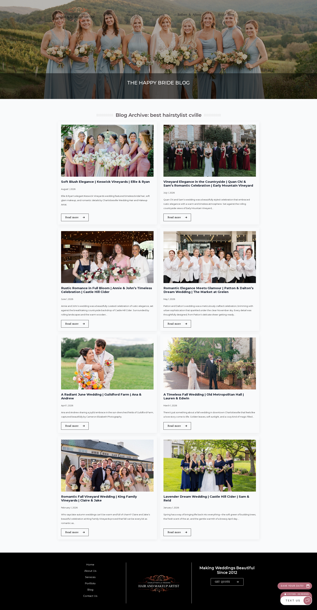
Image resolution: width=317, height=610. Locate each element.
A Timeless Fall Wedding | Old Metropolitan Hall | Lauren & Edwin (203, 396)
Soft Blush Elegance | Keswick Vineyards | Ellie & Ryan (105, 182)
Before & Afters (189, 15)
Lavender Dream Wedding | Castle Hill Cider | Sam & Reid (206, 498)
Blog (90, 589)
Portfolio (90, 583)
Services (158, 15)
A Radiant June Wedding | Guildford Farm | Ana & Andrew (101, 396)
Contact (252, 15)
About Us (133, 15)
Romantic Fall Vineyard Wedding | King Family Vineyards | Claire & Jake (99, 498)
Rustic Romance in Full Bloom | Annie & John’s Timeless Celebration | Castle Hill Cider (106, 290)
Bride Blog (226, 15)
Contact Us (90, 595)
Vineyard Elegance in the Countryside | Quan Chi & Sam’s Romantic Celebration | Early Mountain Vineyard (208, 183)
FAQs (108, 15)
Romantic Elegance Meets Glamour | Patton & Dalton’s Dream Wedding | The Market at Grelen (208, 290)
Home (90, 564)
